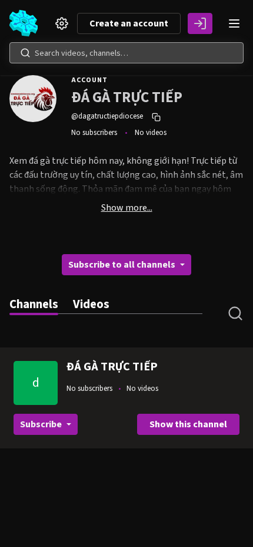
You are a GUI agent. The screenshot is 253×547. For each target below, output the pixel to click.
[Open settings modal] (61, 23)
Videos (91, 304)
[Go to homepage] (25, 23)
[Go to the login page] (200, 23)
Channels (33, 304)
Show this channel (188, 424)
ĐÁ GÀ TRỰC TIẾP (112, 367)
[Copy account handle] (158, 116)
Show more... (126, 207)
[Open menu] (234, 23)
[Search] (25, 52)
